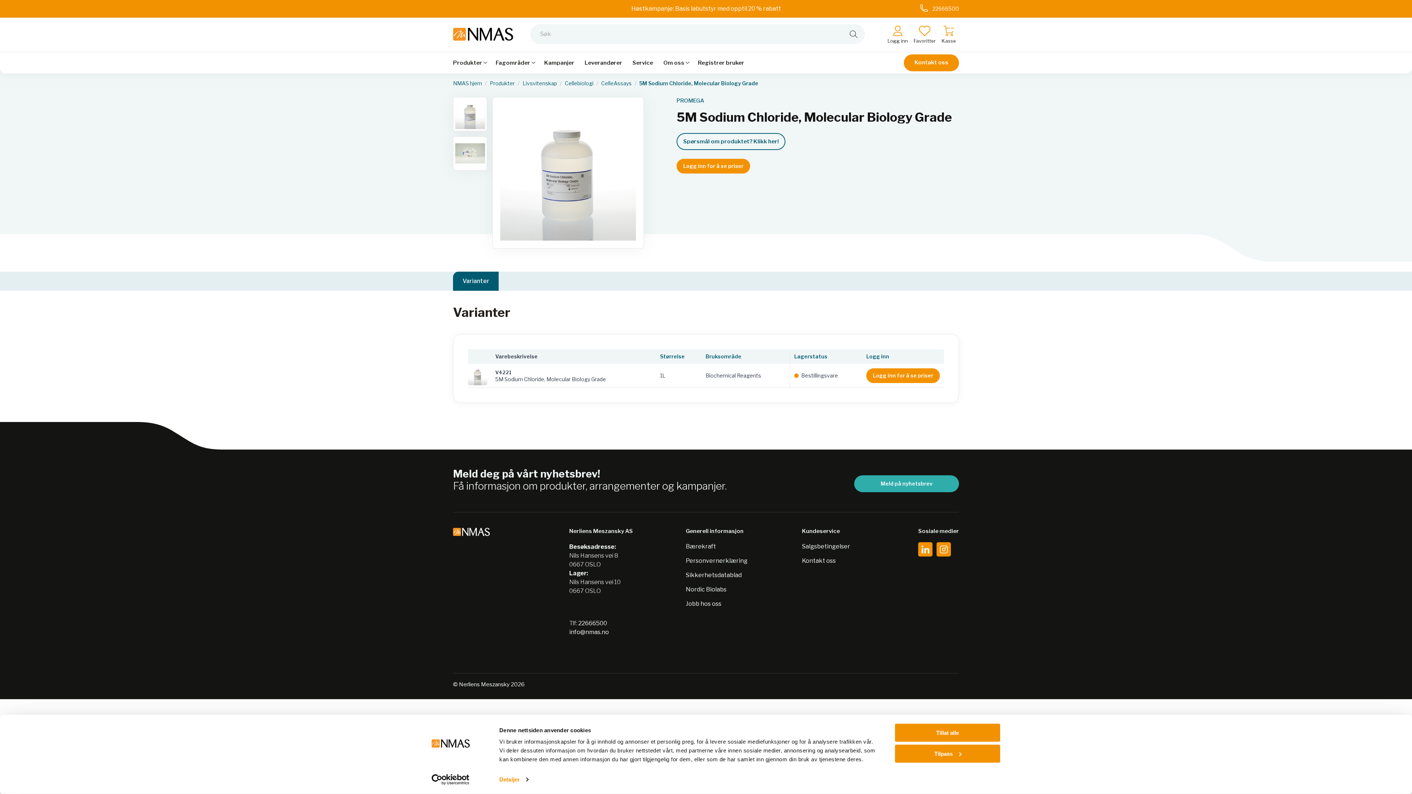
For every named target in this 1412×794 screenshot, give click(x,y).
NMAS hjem (467, 83)
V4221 (503, 372)
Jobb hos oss (703, 603)
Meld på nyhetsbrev (907, 483)
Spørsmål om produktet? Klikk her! (731, 141)
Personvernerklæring (717, 560)
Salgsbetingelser (826, 546)
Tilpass (943, 753)
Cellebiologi (579, 83)
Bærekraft (701, 546)
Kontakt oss (931, 62)
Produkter (502, 83)
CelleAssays (616, 83)
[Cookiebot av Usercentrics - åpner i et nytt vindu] (450, 779)
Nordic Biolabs (706, 589)
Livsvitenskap (540, 83)
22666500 (592, 623)
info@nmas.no (589, 632)
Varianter (476, 281)
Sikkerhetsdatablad (714, 575)
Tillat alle (947, 733)
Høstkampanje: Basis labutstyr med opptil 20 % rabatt (706, 8)
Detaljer (509, 779)
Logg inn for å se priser (713, 166)
